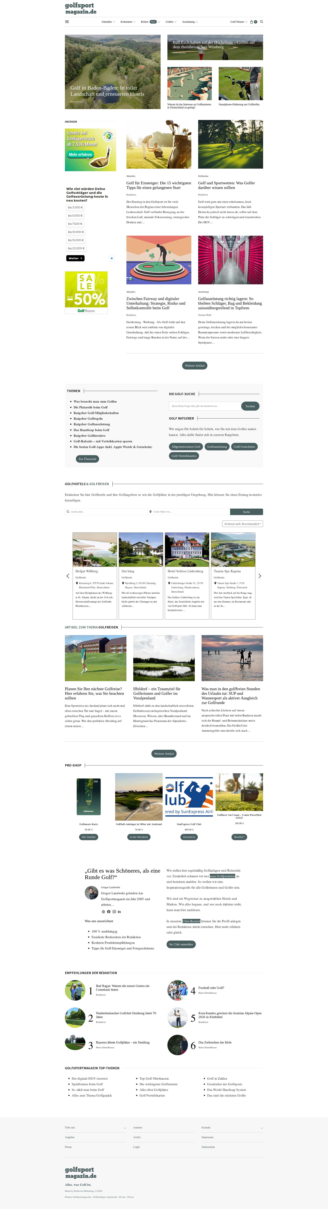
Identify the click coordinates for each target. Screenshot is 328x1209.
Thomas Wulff (204, 314)
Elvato (122, 1196)
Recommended (241, 523)
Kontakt (206, 1127)
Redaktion (131, 194)
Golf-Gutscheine (244, 446)
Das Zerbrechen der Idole (215, 1042)
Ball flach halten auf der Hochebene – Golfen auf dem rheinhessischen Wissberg (214, 44)
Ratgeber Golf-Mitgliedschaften (96, 412)
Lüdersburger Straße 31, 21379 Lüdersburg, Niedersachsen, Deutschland (187, 587)
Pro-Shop (73, 765)
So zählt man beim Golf (88, 1089)
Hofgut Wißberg (87, 571)
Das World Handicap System (226, 1089)
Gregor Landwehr (110, 887)
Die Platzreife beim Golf (91, 407)
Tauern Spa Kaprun (227, 571)
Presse (68, 1147)
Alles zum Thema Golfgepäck (92, 1095)
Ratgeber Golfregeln (88, 418)
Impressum (207, 1137)
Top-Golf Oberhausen (154, 1078)
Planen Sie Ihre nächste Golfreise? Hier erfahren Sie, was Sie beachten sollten (94, 693)
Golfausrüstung (217, 446)
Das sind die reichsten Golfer (226, 1095)
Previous (68, 576)
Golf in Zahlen (217, 1078)
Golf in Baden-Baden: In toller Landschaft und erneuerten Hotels (108, 91)
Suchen (250, 406)
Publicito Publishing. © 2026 (88, 1190)
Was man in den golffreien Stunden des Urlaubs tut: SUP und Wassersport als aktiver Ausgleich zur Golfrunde (231, 696)
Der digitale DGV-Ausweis (90, 1078)
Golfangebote (128, 494)
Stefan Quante (179, 52)
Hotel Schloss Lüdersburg (185, 571)
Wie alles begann (190, 904)
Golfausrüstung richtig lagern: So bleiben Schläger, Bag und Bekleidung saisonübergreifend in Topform (230, 303)
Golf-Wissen (237, 21)
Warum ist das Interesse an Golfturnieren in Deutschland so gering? (189, 106)
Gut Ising (128, 571)
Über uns (70, 1127)
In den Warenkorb (139, 837)
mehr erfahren (231, 926)
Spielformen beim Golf (87, 1084)
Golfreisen (108, 627)
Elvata (130, 1196)
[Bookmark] (77, 563)
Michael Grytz (77, 101)
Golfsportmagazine (82, 1196)
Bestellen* (239, 837)
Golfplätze (160, 494)
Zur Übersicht (87, 459)
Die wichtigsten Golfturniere (159, 1084)
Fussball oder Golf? (211, 988)
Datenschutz (208, 1147)
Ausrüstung (188, 21)
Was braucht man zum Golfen (95, 401)
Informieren (189, 837)
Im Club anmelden (181, 944)
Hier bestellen (89, 837)
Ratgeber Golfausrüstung (92, 424)
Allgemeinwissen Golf (186, 446)
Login (136, 1147)
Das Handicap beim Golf (91, 430)
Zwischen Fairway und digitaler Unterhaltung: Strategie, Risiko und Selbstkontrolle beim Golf (155, 303)
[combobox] (106, 511)
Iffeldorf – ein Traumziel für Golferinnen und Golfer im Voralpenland (156, 693)
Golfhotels (98, 494)
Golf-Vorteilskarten (184, 456)
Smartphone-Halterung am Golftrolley (239, 104)
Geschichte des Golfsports (224, 1084)
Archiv (137, 1137)
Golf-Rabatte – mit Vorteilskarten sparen (103, 441)
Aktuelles (106, 21)
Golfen (169, 21)
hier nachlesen (190, 910)
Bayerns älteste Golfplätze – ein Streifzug (123, 1042)
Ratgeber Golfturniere (89, 435)
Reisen (148, 21)
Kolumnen (126, 21)
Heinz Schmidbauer (105, 1047)
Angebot (69, 1137)
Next (259, 576)
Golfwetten (203, 175)
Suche (246, 512)
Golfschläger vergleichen (105, 1196)
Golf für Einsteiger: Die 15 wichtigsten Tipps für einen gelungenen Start (158, 185)
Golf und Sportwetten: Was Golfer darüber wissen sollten (226, 185)
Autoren (137, 1127)
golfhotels (75, 484)
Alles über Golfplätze (154, 1089)
